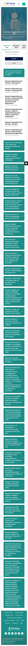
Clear (14, 63)
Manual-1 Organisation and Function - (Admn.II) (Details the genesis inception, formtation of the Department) (14, 99)
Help (21, 623)
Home (4, 36)
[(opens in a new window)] (6, 633)
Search (14, 59)
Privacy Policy (19, 615)
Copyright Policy (19, 612)
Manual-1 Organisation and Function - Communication (13, 89)
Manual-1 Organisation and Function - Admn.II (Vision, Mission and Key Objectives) (13, 131)
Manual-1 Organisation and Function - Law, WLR (13, 123)
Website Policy (8, 612)
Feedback (15, 623)
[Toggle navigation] (19, 3)
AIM (18, 620)
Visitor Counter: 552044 (7, 643)
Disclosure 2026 (7, 46)
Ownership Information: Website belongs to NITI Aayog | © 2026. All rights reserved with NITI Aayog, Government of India (13, 640)
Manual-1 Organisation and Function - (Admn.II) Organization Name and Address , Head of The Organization (13, 112)
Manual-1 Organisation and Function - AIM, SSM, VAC (13, 82)
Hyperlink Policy (9, 615)
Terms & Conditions (9, 620)
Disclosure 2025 (16, 47)
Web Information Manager (14, 618)
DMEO (22, 620)
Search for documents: (12, 52)
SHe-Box (7, 623)
